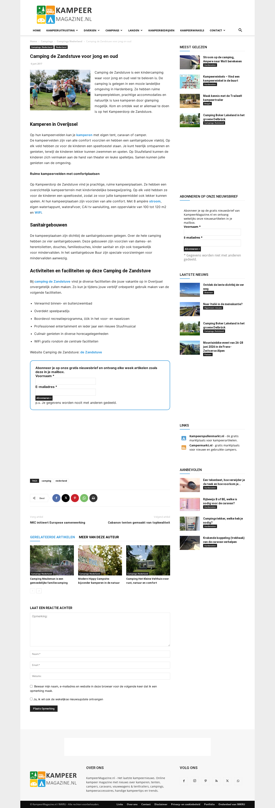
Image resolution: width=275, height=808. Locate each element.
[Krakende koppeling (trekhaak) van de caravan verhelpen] (190, 543)
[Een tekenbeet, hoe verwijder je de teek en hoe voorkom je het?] (190, 485)
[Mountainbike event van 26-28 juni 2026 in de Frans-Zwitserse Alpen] (190, 348)
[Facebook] (56, 498)
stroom (155, 201)
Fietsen (207, 354)
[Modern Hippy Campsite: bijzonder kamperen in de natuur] (100, 560)
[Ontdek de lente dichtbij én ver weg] (190, 290)
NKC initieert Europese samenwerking (57, 522)
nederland (61, 480)
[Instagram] (195, 781)
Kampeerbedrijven (161, 30)
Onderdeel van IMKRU (231, 804)
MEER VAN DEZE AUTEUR (99, 537)
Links (120, 804)
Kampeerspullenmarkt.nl (206, 436)
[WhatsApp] (84, 498)
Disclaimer (160, 804)
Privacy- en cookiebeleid (185, 804)
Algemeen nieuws (213, 307)
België (207, 103)
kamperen (84, 135)
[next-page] (38, 590)
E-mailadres (46, 387)
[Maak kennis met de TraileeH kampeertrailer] (190, 101)
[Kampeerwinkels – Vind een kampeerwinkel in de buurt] (190, 82)
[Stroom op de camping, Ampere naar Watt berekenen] (190, 62)
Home (37, 30)
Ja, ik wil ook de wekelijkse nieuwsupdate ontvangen (68, 699)
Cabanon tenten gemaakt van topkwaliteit (139, 522)
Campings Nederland (69, 41)
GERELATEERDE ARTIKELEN (52, 537)
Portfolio (209, 804)
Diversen (90, 30)
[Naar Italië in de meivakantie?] (190, 309)
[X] (66, 498)
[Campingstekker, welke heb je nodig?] (190, 524)
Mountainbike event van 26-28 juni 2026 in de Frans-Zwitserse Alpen (223, 346)
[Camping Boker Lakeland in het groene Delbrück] (190, 120)
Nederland (61, 47)
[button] (240, 31)
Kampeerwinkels (192, 30)
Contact (216, 30)
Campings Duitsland (214, 122)
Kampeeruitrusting (60, 30)
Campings (112, 30)
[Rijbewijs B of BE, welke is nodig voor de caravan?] (190, 504)
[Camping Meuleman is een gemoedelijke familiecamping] (52, 560)
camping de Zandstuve (52, 281)
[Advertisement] (171, 15)
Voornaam (44, 376)
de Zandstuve (91, 352)
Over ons (132, 804)
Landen (133, 30)
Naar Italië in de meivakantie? (223, 304)
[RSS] (216, 781)
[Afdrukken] (93, 498)
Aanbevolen (210, 65)
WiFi (38, 212)
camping (46, 480)
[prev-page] (32, 590)
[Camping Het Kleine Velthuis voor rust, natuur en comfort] (148, 560)
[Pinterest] (75, 498)
